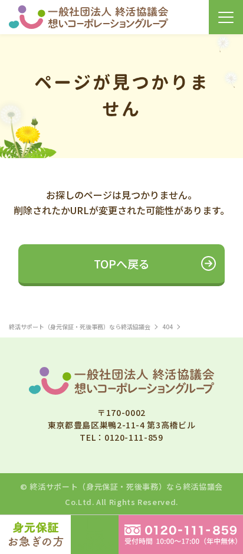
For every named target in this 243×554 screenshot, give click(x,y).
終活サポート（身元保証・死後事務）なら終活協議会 (125, 486)
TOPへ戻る (122, 263)
